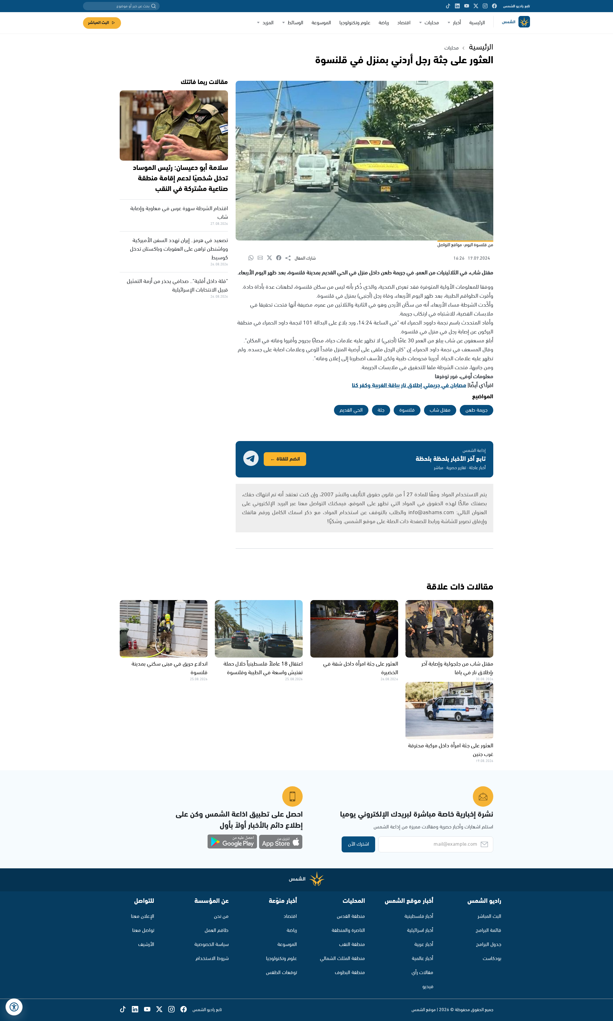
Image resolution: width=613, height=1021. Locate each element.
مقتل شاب (440, 410)
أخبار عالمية (422, 958)
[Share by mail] (262, 258)
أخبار (457, 23)
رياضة (384, 23)
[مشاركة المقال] (290, 258)
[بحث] (153, 6)
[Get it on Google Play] (232, 841)
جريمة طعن (476, 410)
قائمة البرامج (488, 930)
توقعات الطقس (281, 972)
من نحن (221, 916)
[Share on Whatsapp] (253, 258)
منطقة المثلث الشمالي (342, 958)
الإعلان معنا (142, 916)
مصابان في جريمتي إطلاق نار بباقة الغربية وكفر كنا (409, 385)
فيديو (427, 986)
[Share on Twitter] (271, 258)
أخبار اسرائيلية (420, 930)
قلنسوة (407, 410)
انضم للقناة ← (285, 459)
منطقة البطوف (350, 972)
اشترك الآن (358, 844)
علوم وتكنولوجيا (354, 23)
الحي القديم (351, 410)
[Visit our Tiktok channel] (448, 6)
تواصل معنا (143, 930)
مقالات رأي (422, 972)
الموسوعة (321, 23)
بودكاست (492, 958)
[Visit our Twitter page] (475, 6)
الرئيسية (477, 23)
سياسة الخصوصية (211, 944)
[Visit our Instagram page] (485, 6)
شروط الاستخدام (212, 958)
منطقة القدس (351, 916)
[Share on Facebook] (280, 258)
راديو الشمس (484, 901)
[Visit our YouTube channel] (466, 6)
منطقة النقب (352, 944)
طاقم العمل (217, 930)
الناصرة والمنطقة (348, 930)
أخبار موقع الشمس (409, 901)
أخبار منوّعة (283, 901)
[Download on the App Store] (281, 841)
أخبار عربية (423, 944)
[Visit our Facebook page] (494, 6)
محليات (432, 23)
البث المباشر (98, 23)
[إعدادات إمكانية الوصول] (14, 1007)
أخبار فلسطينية (419, 916)
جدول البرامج (488, 944)
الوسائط (295, 23)
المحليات (354, 901)
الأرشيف (146, 944)
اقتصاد (404, 23)
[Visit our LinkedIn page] (457, 6)
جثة (381, 410)
